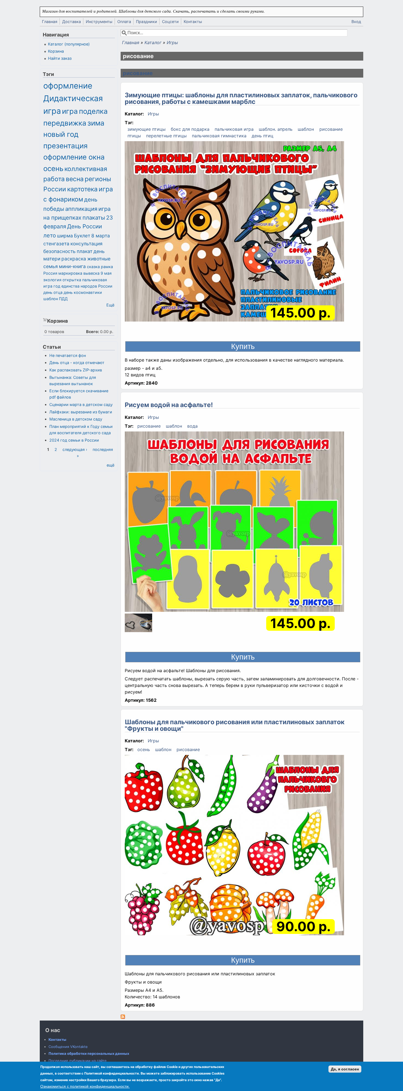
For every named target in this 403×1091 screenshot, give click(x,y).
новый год (60, 134)
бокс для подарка (190, 129)
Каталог (152, 42)
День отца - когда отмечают (76, 362)
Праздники (146, 21)
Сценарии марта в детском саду (81, 404)
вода (192, 426)
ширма (65, 235)
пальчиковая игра (234, 129)
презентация (65, 145)
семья (50, 266)
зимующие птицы (146, 129)
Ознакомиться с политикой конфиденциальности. (85, 1086)
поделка (93, 111)
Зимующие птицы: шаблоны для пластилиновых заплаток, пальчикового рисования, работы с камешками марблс (241, 98)
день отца (53, 292)
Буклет (82, 235)
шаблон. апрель (276, 129)
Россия (50, 273)
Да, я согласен (345, 1069)
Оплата (124, 21)
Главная (49, 21)
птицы (134, 135)
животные (98, 259)
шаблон (306, 129)
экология (52, 279)
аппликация (81, 208)
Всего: (92, 331)
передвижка (64, 123)
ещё (110, 465)
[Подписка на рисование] (123, 1017)
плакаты (94, 217)
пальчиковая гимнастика (219, 135)
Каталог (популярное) (69, 44)
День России (84, 226)
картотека (82, 189)
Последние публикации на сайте (78, 1060)
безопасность (59, 251)
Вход (356, 21)
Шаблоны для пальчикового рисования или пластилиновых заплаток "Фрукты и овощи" (235, 725)
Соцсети (170, 21)
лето (49, 235)
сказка (93, 266)
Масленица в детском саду (75, 419)
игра (70, 111)
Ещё (110, 305)
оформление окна (74, 157)
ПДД (63, 298)
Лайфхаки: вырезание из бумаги (80, 412)
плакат (84, 251)
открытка (72, 279)
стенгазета (56, 243)
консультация (86, 243)
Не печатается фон (67, 355)
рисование (138, 73)
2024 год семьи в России (74, 440)
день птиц (262, 135)
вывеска (91, 273)
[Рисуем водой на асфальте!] (234, 522)
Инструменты (99, 21)
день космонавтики (83, 292)
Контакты (193, 21)
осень (143, 749)
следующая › (75, 449)
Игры (172, 42)
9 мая (106, 273)
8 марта (100, 235)
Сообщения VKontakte (68, 1046)
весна (75, 179)
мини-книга (72, 266)
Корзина (56, 51)
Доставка (71, 21)
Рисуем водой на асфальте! (169, 405)
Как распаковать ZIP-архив (75, 370)
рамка (107, 266)
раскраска (73, 259)
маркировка (70, 273)
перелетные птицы (166, 135)
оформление (67, 85)
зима (95, 123)
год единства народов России (82, 286)
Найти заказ (60, 58)
